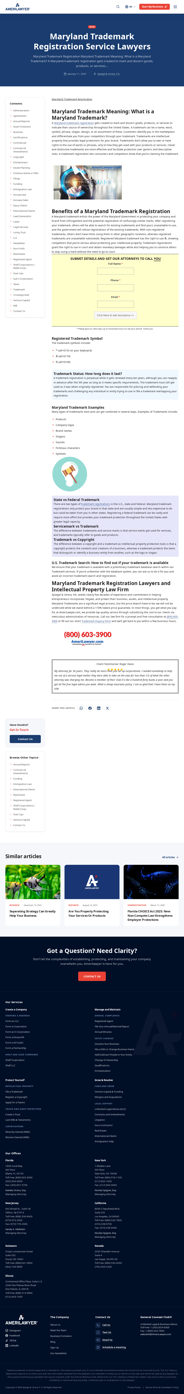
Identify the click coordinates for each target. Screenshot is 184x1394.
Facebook (15, 1335)
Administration (21, 110)
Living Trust (19, 232)
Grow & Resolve (104, 1080)
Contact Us (19, 311)
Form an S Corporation (17, 1031)
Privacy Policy (134, 1387)
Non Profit (19, 248)
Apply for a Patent (15, 1102)
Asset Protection (22, 126)
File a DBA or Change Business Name (114, 1049)
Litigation (100, 1119)
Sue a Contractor (104, 1125)
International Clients (24, 210)
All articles (168, 857)
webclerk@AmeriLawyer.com (155, 1334)
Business (18, 132)
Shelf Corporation (14, 1060)
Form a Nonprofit (14, 1037)
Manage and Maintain (108, 1009)
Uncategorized (21, 294)
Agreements (19, 115)
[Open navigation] (175, 6)
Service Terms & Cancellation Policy (162, 1387)
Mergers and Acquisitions (108, 1097)
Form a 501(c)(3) (14, 1042)
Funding (17, 183)
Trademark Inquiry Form (96, 621)
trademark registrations (95, 504)
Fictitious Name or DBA (25, 173)
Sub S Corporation (23, 278)
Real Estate (19, 254)
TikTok (13, 1340)
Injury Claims (20, 205)
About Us (55, 1324)
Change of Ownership (106, 1060)
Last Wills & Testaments (18, 1119)
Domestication (103, 1070)
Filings (16, 178)
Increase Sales (20, 200)
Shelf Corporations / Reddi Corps (24, 266)
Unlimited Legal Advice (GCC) (110, 1109)
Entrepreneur (20, 162)
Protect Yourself (14, 1080)
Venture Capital (21, 300)
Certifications (20, 137)
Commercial (19, 142)
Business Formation (61, 1336)
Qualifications (102, 1065)
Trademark (19, 289)
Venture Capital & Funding (109, 1091)
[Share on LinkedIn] (98, 708)
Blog (52, 1341)
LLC (15, 237)
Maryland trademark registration (74, 123)
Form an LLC (12, 1021)
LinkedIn (14, 1345)
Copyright (18, 157)
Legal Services (20, 227)
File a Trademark (14, 1091)
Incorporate (19, 194)
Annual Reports (21, 121)
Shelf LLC (10, 1065)
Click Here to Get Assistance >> (115, 315)
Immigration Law (22, 189)
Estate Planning (21, 167)
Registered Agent (22, 259)
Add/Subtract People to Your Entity (113, 1054)
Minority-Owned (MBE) (17, 1131)
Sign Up (54, 1347)
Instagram (15, 1330)
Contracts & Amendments (20, 150)
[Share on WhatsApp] (81, 708)
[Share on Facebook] (90, 708)
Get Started (59, 161)
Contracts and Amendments (110, 1114)
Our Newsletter (58, 1353)
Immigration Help (104, 1141)
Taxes (16, 284)
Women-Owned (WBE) (17, 1137)
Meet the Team (58, 1330)
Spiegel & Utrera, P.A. (108, 73)
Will (15, 305)
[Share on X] (107, 708)
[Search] (118, 6)
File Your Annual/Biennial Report (112, 1026)
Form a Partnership (15, 1048)
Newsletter (19, 243)
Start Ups (18, 273)
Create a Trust (12, 1114)
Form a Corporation (16, 1026)
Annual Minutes (103, 1031)
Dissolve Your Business (107, 1043)
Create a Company (16, 1009)
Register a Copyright (16, 1097)
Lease (16, 221)
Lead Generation (22, 216)
